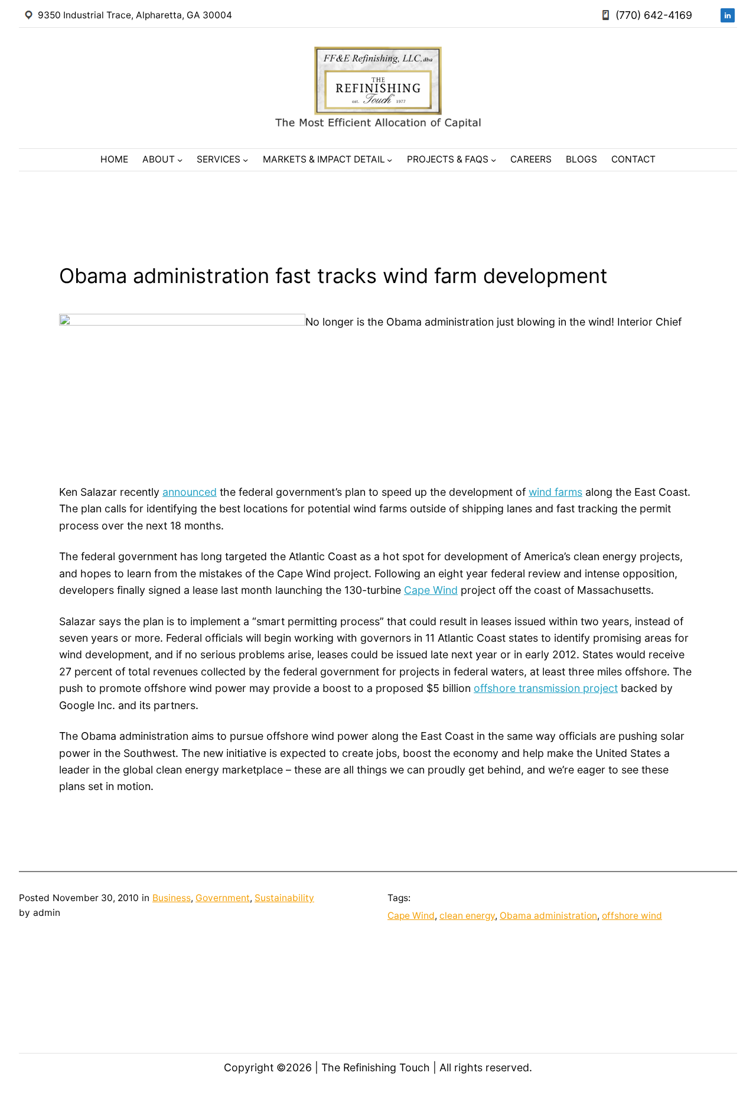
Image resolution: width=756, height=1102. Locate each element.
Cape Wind (431, 590)
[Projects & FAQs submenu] (493, 159)
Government (222, 897)
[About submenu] (180, 159)
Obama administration (548, 915)
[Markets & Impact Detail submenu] (389, 159)
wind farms (555, 492)
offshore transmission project (546, 688)
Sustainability (284, 897)
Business (171, 897)
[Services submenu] (245, 159)
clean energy (467, 915)
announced (189, 492)
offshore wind (632, 915)
